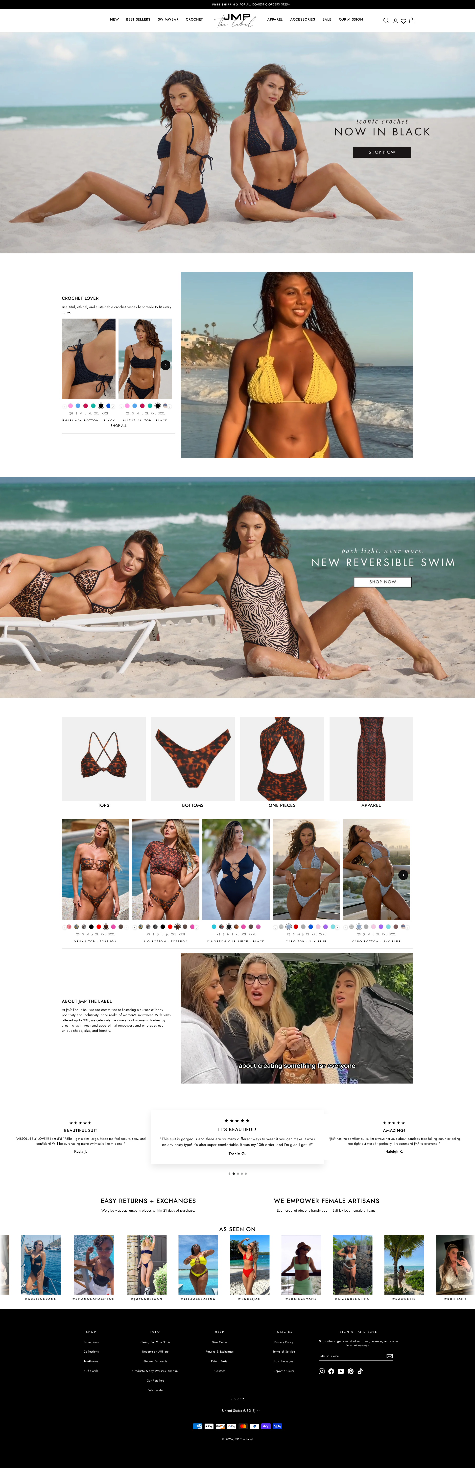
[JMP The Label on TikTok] (360, 1371)
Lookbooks (91, 1361)
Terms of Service (284, 1351)
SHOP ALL (119, 425)
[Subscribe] (389, 1356)
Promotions (91, 1342)
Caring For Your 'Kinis (155, 1342)
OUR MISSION (351, 19)
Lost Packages (283, 1361)
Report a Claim (284, 1371)
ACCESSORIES (302, 19)
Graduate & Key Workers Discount (155, 1371)
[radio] (70, 407)
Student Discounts (155, 1361)
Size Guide (219, 1342)
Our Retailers (155, 1380)
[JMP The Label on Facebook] (331, 1371)
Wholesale (155, 1390)
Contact (219, 1371)
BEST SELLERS (138, 19)
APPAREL (275, 19)
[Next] (165, 365)
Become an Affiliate (155, 1351)
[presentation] (113, 406)
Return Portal (220, 1361)
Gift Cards (91, 1371)
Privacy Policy (283, 1342)
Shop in (237, 1398)
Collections (91, 1351)
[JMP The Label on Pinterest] (351, 1371)
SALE (327, 19)
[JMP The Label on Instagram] (322, 1371)
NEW (114, 19)
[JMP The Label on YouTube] (341, 1371)
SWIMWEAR (168, 19)
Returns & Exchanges (220, 1351)
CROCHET (194, 19)
